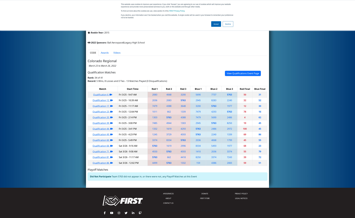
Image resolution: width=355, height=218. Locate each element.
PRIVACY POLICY (241, 193)
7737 (213, 94)
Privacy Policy (177, 11)
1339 (183, 111)
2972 (229, 128)
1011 (154, 111)
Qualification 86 (101, 162)
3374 (154, 140)
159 (198, 162)
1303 (154, 117)
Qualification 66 (101, 145)
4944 (168, 123)
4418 (183, 157)
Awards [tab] (105, 52)
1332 (154, 128)
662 (169, 111)
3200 (183, 94)
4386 (213, 162)
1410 (198, 151)
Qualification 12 (101, 100)
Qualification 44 (101, 128)
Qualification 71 (101, 151)
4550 (154, 151)
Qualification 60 (101, 140)
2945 (198, 100)
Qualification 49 (101, 134)
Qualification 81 (101, 157)
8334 (168, 140)
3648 (183, 106)
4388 (168, 106)
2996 (183, 145)
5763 (229, 94)
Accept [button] (216, 24)
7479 (154, 106)
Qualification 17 (101, 106)
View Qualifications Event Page (243, 73)
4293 (213, 111)
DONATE (204, 193)
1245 (154, 134)
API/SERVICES (168, 193)
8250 (229, 123)
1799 (229, 140)
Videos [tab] (117, 52)
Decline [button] (228, 24)
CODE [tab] (93, 52)
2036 (154, 100)
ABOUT (168, 198)
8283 (213, 100)
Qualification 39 (101, 123)
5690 (198, 94)
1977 (229, 106)
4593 (183, 134)
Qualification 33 (101, 117)
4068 (168, 94)
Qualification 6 (101, 94)
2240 (229, 100)
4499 (154, 162)
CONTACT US (168, 203)
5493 (213, 145)
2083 (154, 94)
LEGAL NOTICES (241, 198)
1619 (168, 128)
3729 (168, 134)
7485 (154, 123)
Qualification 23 (101, 111)
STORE (205, 198)
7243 (229, 157)
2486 (229, 117)
